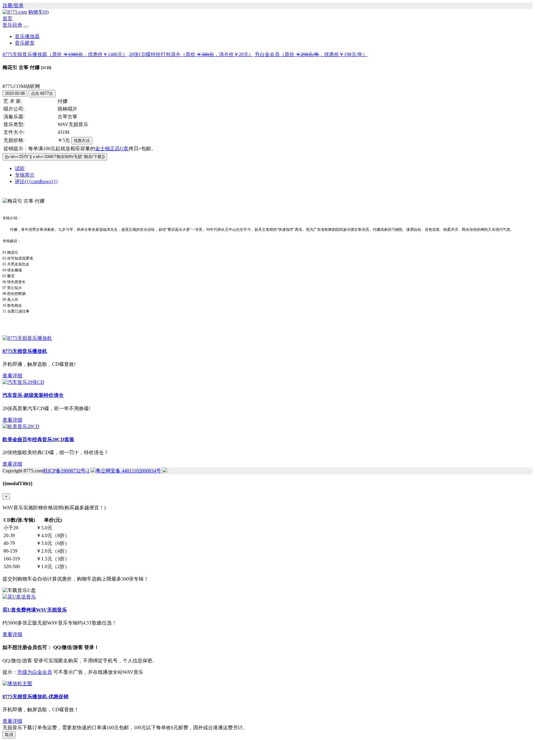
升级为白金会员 (34, 672)
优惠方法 (82, 140)
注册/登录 (13, 5)
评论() (36, 181)
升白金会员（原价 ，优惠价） (311, 54)
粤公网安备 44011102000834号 (128, 470)
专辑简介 (25, 175)
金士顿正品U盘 (111, 148)
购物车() (38, 12)
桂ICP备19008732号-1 (66, 470)
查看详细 (12, 375)
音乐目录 (12, 25)
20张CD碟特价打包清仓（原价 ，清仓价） (191, 54)
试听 (20, 168)
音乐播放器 (27, 36)
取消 (9, 734)
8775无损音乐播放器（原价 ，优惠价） (65, 54)
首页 (7, 18)
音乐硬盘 (25, 43)
